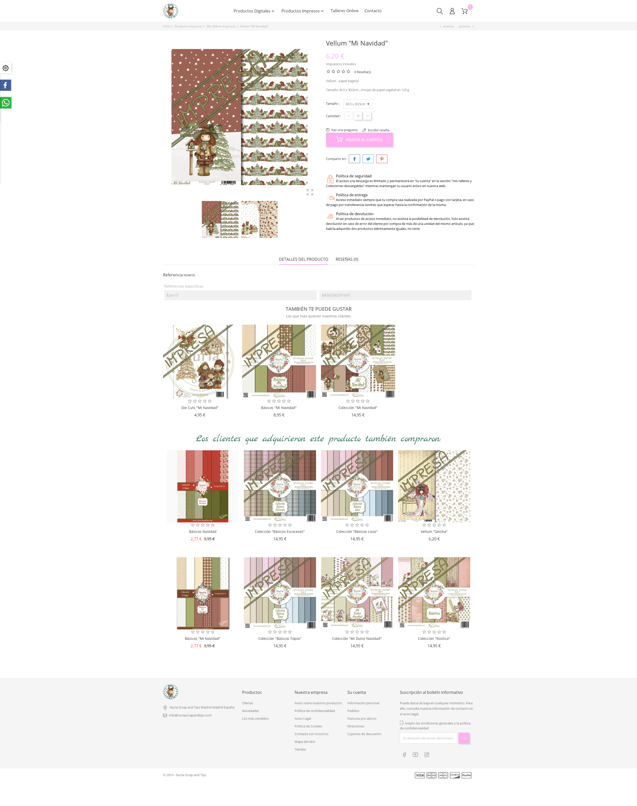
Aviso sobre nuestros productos (318, 703)
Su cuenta (356, 692)
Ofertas (247, 703)
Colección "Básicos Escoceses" (280, 531)
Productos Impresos (303, 11)
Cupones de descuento (364, 734)
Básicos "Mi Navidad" (279, 407)
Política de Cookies (308, 726)
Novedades (250, 710)
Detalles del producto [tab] (303, 259)
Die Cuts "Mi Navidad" (199, 407)
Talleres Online (345, 10)
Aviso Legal (303, 718)
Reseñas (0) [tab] (347, 259)
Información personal (363, 703)
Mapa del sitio (305, 741)
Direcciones (355, 726)
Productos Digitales (254, 11)
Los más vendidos (255, 718)
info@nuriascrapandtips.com (190, 715)
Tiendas (300, 749)
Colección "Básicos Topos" (280, 638)
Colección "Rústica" (434, 638)
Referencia (173, 274)
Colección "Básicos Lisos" (357, 531)
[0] (465, 11)
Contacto (373, 10)
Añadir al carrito (364, 140)
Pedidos (353, 710)
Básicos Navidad (202, 531)
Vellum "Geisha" (434, 531)
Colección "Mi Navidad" (357, 407)
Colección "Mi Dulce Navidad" (357, 638)
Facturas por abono (361, 718)
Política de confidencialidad (315, 710)
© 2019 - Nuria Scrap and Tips (184, 775)
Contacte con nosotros (311, 734)
